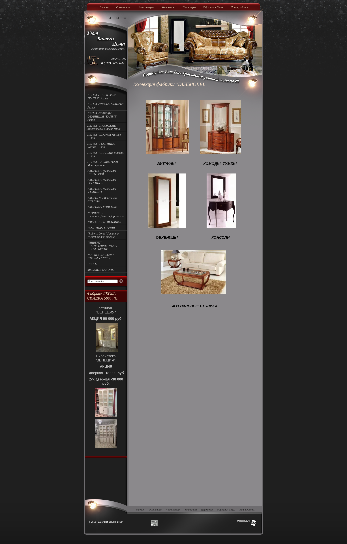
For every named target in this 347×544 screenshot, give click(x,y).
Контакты (168, 7)
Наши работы (240, 7)
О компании (123, 7)
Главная (104, 7)
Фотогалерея (146, 7)
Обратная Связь (213, 7)
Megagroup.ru (243, 521)
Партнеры (189, 7)
